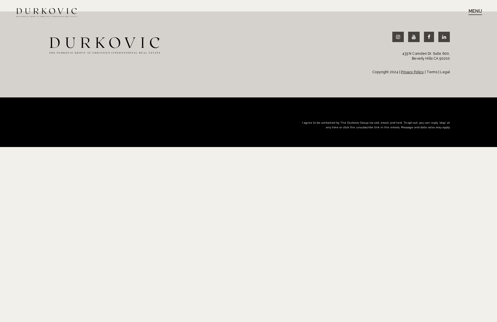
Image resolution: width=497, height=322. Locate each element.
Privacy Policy (412, 72)
